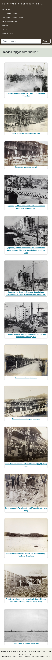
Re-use (4, 25)
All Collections (9, 14)
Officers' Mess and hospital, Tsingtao (26, 419)
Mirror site (7, 657)
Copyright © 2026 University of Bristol (18, 652)
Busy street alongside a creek (26, 167)
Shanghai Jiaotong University (36, 657)
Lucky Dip (5, 10)
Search (46, 41)
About (4, 29)
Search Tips (7, 33)
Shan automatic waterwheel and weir (26, 133)
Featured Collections (12, 17)
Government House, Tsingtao (26, 378)
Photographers (9, 21)
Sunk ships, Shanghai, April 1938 (26, 643)
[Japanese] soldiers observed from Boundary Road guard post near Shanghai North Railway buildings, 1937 (26, 250)
